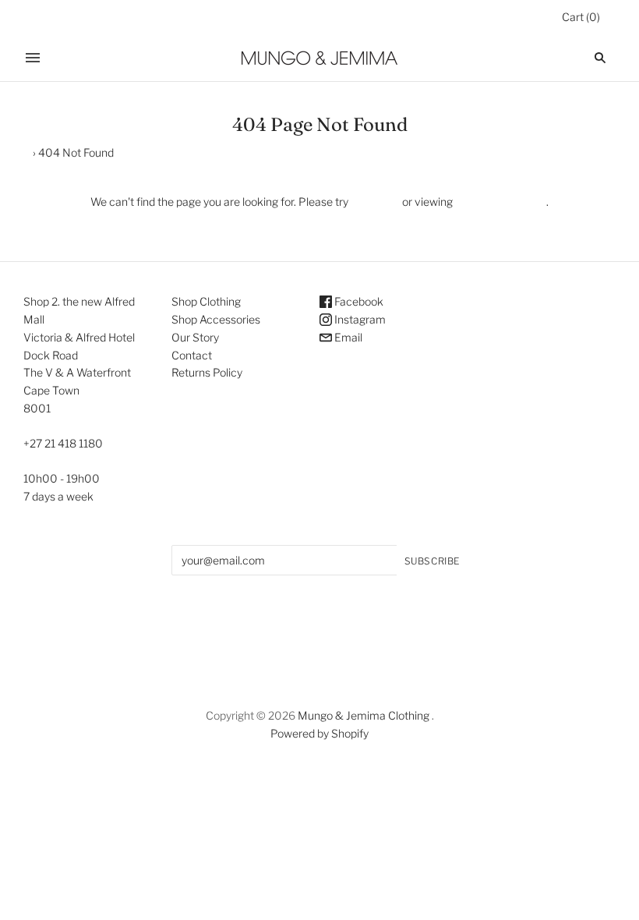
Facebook (357, 301)
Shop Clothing (206, 301)
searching (375, 201)
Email (347, 337)
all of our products (499, 201)
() (581, 16)
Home (15, 152)
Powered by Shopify (319, 733)
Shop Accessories (215, 319)
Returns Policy (206, 372)
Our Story (195, 337)
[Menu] (32, 58)
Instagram (359, 319)
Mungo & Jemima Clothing (363, 715)
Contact (191, 355)
